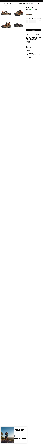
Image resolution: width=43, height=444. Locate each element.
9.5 (40, 18)
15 (30, 22)
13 (40, 20)
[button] (41, 3)
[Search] (38, 3)
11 (33, 20)
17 (35, 22)
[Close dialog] (26, 427)
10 (27, 20)
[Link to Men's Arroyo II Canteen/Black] (30, 14)
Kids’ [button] (8, 3)
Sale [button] (10, 3)
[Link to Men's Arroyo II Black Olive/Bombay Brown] (27, 14)
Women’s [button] (5, 3)
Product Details (28, 50)
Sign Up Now (20, 438)
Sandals (6, 5)
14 (27, 22)
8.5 (35, 18)
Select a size (34, 30)
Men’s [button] (2, 3)
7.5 (30, 18)
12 (38, 20)
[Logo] (21, 3)
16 (33, 22)
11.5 (35, 20)
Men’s (3, 5)
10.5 (30, 20)
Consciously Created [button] (27, 3)
